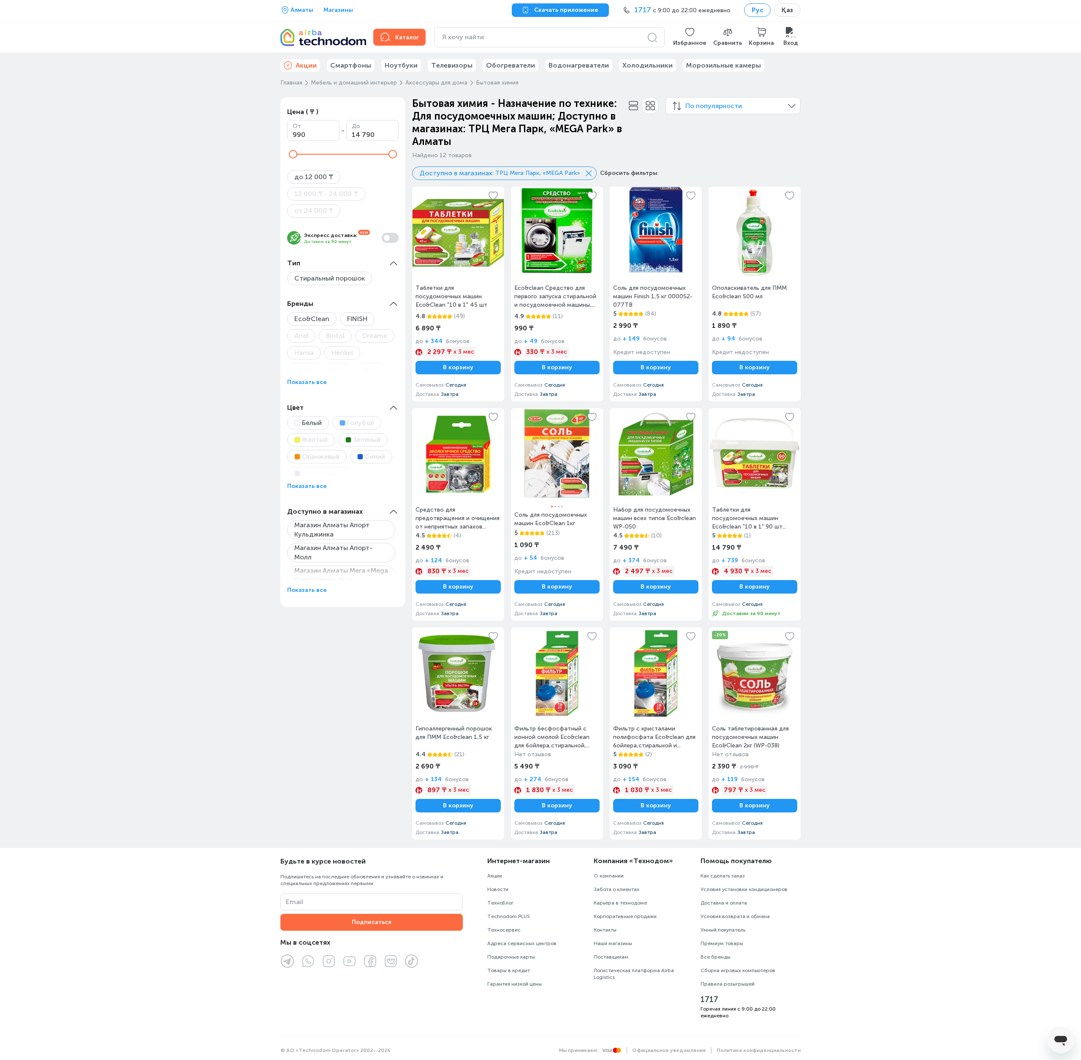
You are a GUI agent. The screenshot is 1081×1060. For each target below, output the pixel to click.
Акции (494, 876)
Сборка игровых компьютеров (738, 970)
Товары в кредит (508, 970)
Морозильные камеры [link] (723, 65)
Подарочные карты (511, 957)
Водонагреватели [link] (579, 65)
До (356, 126)
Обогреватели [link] (510, 65)
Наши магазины (613, 943)
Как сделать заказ (723, 876)
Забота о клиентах (616, 889)
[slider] (293, 154)
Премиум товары (722, 943)
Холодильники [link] (647, 65)
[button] (689, 37)
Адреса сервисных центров (522, 943)
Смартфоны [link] (350, 65)
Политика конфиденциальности (759, 1050)
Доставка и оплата (724, 903)
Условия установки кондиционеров (744, 889)
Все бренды (716, 957)
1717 (709, 999)
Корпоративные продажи (625, 916)
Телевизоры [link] (452, 65)
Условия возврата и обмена (735, 916)
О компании (609, 876)
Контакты (605, 930)
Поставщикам (611, 957)
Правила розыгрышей (728, 984)
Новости (497, 889)
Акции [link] (306, 65)
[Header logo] (321, 37)
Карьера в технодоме (620, 903)
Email (294, 902)
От (297, 126)
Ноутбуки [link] (401, 65)
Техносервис (504, 930)
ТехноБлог (500, 903)
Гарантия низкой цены (514, 984)
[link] (458, 294)
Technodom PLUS (508, 916)
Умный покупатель (723, 930)
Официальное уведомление (669, 1050)
